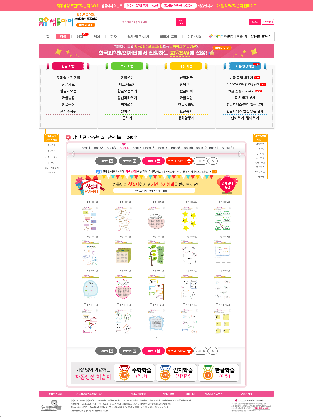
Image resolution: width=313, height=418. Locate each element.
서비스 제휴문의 (138, 394)
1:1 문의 (51, 163)
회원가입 (228, 36)
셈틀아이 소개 (55, 394)
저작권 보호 (168, 394)
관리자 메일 (247, 394)
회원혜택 (242, 36)
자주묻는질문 (51, 157)
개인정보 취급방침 (214, 394)
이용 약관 (190, 394)
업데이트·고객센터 (261, 36)
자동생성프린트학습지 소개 (89, 394)
